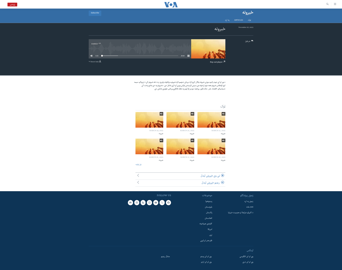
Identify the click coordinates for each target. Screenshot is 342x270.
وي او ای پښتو (206, 257)
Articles (238, 20)
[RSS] (143, 202)
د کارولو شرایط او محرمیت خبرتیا (240, 213)
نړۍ (210, 235)
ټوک (249, 20)
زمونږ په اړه (248, 201)
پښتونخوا (208, 201)
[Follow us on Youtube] (155, 202)
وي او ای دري (247, 262)
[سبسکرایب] (130, 202)
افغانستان (208, 218)
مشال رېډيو (165, 257)
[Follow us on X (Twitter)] (162, 202)
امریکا (210, 229)
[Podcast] (136, 202)
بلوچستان (208, 207)
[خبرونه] (211, 120)
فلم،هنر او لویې (206, 241)
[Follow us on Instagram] (149, 202)
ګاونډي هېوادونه (205, 224)
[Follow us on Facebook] (168, 202)
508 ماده (249, 207)
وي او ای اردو (206, 262)
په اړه (227, 20)
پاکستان (209, 213)
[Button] (249, 42)
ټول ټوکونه (138, 165)
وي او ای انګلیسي (246, 257)
